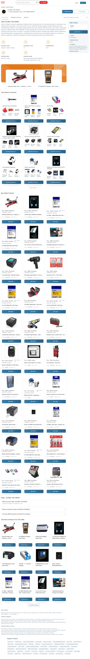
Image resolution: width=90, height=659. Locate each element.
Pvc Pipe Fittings (43, 653)
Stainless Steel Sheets (21, 648)
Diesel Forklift (44, 646)
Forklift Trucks (18, 641)
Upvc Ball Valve (59, 653)
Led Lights (27, 651)
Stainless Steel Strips (32, 648)
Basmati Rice (39, 641)
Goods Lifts (10, 653)
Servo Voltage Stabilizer (28, 641)
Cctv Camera (34, 651)
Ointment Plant (70, 648)
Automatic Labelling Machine (32, 646)
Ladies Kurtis (20, 651)
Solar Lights (77, 651)
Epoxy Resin (74, 646)
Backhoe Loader (47, 641)
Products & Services (16, 17)
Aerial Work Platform (53, 646)
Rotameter (31, 644)
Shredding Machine (12, 646)
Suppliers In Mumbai (73, 51)
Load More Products (34, 605)
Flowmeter (38, 644)
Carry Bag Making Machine (59, 641)
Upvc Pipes (51, 653)
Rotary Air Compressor (47, 644)
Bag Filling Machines (43, 648)
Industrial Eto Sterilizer (59, 644)
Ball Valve (41, 651)
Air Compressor (60, 651)
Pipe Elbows (67, 653)
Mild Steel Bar (11, 648)
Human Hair (10, 641)
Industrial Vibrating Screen (21, 644)
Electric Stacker (77, 641)
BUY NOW (10, 221)
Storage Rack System (65, 646)
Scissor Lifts (10, 644)
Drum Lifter (69, 641)
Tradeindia (3, 7)
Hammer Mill (21, 646)
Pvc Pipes (35, 653)
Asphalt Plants (53, 648)
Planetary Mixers (11, 651)
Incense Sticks (69, 651)
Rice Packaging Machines (72, 644)
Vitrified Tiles (17, 653)
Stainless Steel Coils (26, 653)
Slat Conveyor (62, 648)
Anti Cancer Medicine (50, 651)
